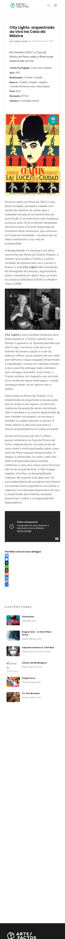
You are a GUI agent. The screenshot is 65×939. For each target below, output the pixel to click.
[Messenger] (32, 559)
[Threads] (32, 570)
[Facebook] (32, 555)
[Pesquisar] (48, 5)
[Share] (32, 585)
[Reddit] (32, 574)
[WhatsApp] (32, 566)
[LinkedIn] (32, 577)
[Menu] (55, 5)
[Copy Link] (32, 581)
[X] (32, 563)
